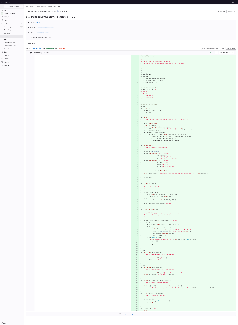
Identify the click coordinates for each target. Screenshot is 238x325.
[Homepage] (2, 2)
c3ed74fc (57, 6)
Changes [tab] (31, 43)
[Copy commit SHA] (38, 11)
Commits (50, 6)
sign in (133, 314)
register (126, 314)
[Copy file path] (41, 53)
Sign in (234, 2)
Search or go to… (14, 6)
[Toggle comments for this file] (216, 52)
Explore (7, 2)
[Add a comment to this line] (135, 56)
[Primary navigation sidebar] (2, 6)
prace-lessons (30, 6)
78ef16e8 (38, 22)
